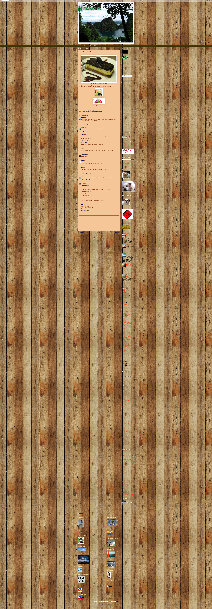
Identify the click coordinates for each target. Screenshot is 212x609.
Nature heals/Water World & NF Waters (127, 333)
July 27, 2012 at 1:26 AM (85, 131)
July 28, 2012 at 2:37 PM (85, 185)
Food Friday (99, 105)
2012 (124, 292)
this (88, 138)
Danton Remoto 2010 (126, 392)
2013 (124, 290)
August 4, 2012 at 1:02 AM (86, 210)
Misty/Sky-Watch (127, 339)
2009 (124, 363)
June (125, 348)
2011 (124, 359)
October (125, 297)
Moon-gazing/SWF (127, 307)
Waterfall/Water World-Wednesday (128, 311)
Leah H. (82, 193)
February (126, 355)
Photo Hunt (124, 388)
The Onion (124, 485)
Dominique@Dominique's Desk (87, 142)
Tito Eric (82, 127)
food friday (94, 111)
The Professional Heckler (126, 390)
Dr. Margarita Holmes (126, 455)
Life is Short (124, 435)
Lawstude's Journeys (126, 427)
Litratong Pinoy (124, 419)
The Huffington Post (125, 398)
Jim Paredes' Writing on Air (127, 445)
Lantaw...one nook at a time (127, 394)
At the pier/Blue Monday (127, 346)
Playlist (125, 381)
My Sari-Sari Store (125, 437)
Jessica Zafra (124, 451)
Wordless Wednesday (126, 415)
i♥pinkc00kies (83, 181)
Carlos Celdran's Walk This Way (128, 459)
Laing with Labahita (127, 341)
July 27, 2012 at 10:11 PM (86, 173)
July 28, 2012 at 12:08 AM (86, 179)
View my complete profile (126, 66)
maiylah (82, 117)
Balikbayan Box (124, 473)
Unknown (124, 65)
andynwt (109, 601)
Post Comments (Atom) (101, 235)
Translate (130, 77)
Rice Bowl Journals (125, 475)
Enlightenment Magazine (126, 469)
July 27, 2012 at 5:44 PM (85, 165)
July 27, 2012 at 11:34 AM (86, 151)
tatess (82, 187)
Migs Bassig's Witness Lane (127, 443)
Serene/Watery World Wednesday (128, 323)
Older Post (116, 232)
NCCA (123, 477)
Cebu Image (124, 404)
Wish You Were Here (125, 441)
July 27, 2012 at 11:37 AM (86, 157)
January (125, 357)
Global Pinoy (124, 463)
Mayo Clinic (124, 483)
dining (90, 111)
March (125, 354)
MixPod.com (130, 381)
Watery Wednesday (125, 408)
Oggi (82, 175)
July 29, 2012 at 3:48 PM (86, 191)
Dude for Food (84, 154)
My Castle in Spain (125, 406)
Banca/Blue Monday (126, 326)
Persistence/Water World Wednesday (128, 343)
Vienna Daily (124, 433)
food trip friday (99, 111)
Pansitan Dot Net (125, 471)
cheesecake (84, 111)
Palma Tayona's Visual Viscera (127, 439)
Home (80, 45)
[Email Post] (93, 110)
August (125, 300)
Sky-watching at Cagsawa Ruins (129, 254)
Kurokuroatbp (124, 431)
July (125, 302)
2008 (124, 365)
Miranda (89, 8)
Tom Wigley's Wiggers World (127, 423)
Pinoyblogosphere (125, 487)
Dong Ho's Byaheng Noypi (127, 421)
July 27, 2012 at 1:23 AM (85, 124)
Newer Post (81, 232)
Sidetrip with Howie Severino (127, 461)
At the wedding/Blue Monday (127, 314)
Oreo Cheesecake (85, 52)
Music (123, 381)
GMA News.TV (124, 479)
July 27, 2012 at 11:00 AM (86, 146)
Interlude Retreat (125, 467)
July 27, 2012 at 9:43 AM (85, 140)
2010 (124, 361)
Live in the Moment (92, 45)
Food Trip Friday (106, 105)
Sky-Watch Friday (125, 417)
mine (85, 138)
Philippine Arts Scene (126, 465)
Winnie (82, 160)
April (125, 352)
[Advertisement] (99, 223)
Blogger (117, 601)
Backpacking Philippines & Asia (128, 400)
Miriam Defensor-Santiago (127, 457)
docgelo (82, 204)
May (125, 350)
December (126, 293)
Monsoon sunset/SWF (126, 318)
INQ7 (123, 481)
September (126, 299)
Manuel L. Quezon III (125, 453)
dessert (87, 111)
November (126, 295)
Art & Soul (123, 402)
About (85, 45)
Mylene (82, 134)
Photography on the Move (126, 425)
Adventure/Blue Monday (127, 337)
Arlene (82, 167)
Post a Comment (83, 213)
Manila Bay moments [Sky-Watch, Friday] (129, 264)
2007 (124, 367)
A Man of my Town (125, 429)
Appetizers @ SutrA (127, 330)
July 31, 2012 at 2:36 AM (85, 202)
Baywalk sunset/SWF (126, 329)
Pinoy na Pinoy (124, 396)
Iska (82, 148)
